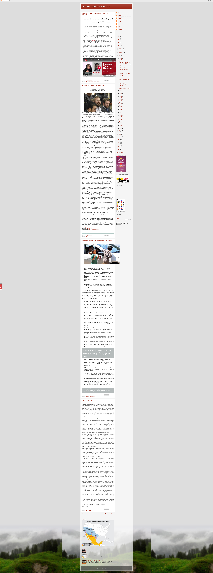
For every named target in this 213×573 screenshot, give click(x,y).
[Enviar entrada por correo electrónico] (102, 235)
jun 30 (120, 58)
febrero (120, 134)
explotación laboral (89, 510)
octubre (120, 51)
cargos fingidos (91, 81)
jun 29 (120, 59)
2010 (119, 146)
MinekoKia (119, 21)
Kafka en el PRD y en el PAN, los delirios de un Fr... (125, 77)
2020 (119, 42)
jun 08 (120, 118)
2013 (119, 142)
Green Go (84, 519)
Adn (118, 12)
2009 (119, 148)
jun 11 (120, 113)
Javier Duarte (96, 81)
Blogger (114, 568)
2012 (119, 143)
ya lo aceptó (93, 40)
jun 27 (120, 90)
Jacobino (119, 18)
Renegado (119, 24)
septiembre (121, 52)
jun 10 (120, 115)
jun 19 (120, 102)
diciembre (120, 48)
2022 (119, 39)
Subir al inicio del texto (86, 233)
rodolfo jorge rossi (121, 29)
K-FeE (119, 20)
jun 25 (120, 93)
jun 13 (120, 110)
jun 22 (120, 97)
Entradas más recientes (87, 513)
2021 (119, 41)
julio (119, 55)
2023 (119, 38)
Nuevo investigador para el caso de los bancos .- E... (125, 75)
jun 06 (120, 121)
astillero (87, 236)
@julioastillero (88, 227)
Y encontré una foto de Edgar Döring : (93, 549)
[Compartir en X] (106, 80)
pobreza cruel (92, 396)
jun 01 (120, 128)
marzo (120, 133)
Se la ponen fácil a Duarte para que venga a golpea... (124, 63)
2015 (119, 139)
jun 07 (120, 119)
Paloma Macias (120, 23)
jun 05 (120, 122)
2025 (119, 35)
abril (119, 131)
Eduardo (119, 15)
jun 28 (120, 61)
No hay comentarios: (97, 235)
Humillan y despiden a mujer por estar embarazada (125, 71)
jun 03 (120, 125)
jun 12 (120, 112)
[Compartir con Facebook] (107, 80)
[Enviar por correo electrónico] (104, 80)
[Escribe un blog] (105, 80)
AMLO (87, 81)
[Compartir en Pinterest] (108, 80)
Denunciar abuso (120, 152)
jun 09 (120, 116)
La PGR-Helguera (122, 83)
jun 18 (120, 103)
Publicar (117, 218)
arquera (119, 26)
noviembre (121, 49)
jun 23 (120, 96)
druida (119, 27)
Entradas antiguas (109, 513)
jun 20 (120, 100)
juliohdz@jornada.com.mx (94, 229)
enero (120, 136)
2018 (119, 45)
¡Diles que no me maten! (87, 400)
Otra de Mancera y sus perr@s (124, 73)
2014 (119, 140)
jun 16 (120, 106)
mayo (120, 130)
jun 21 (120, 99)
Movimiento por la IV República (96, 6)
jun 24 (120, 94)
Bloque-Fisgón (121, 87)
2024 (119, 36)
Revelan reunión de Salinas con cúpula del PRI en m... (124, 81)
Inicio (99, 513)
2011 (119, 145)
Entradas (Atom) (90, 516)
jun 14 (120, 109)
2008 (119, 149)
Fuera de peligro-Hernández (124, 79)
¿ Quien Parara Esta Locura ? (124, 88)
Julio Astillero (89, 228)
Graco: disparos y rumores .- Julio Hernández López (93, 85)
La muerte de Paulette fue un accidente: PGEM (94, 560)
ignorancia (87, 396)
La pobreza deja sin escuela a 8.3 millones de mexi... (125, 67)
